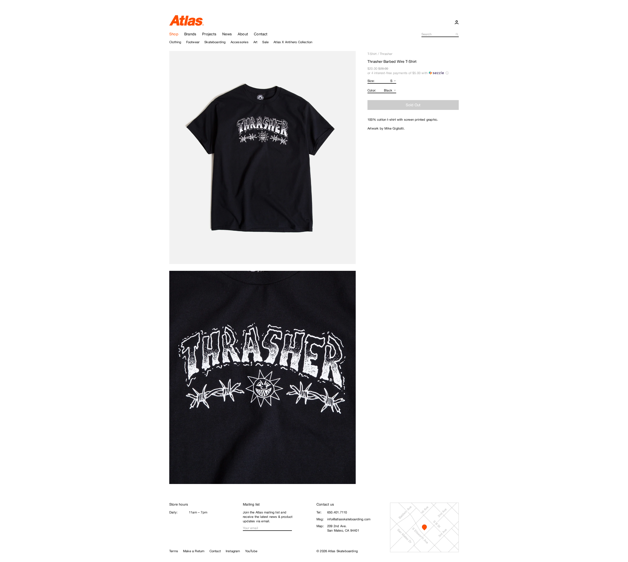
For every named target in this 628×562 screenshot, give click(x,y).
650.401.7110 (337, 512)
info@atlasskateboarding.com (348, 519)
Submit (457, 34)
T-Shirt (372, 54)
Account (457, 22)
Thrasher (386, 54)
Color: (371, 90)
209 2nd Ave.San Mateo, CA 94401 (343, 528)
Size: (371, 81)
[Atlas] (186, 20)
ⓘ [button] (447, 73)
